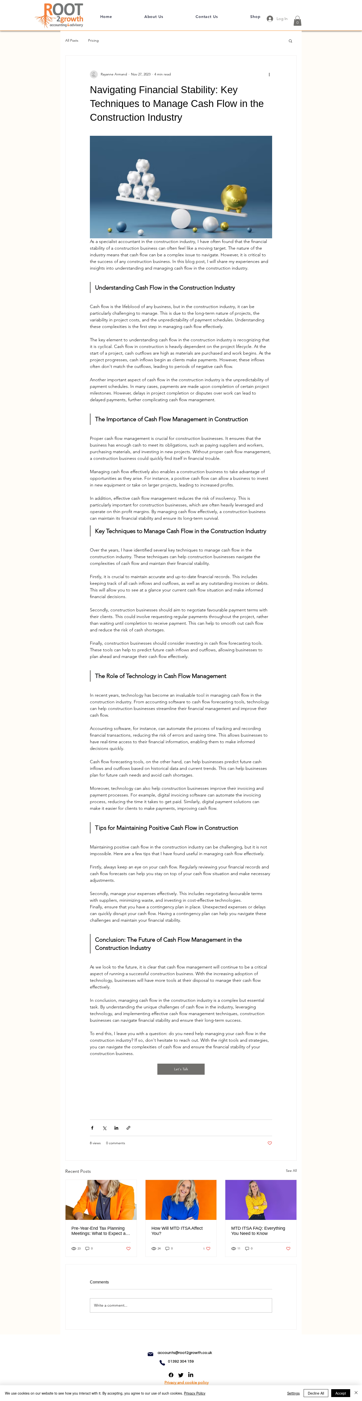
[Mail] (150, 1354)
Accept (340, 1393)
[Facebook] (171, 1375)
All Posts (71, 40)
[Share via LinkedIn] (116, 1127)
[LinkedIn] (191, 1375)
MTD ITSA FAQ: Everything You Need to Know (258, 1231)
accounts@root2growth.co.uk (185, 1353)
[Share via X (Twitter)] (104, 1127)
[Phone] (162, 1363)
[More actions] (269, 74)
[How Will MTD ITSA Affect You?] (181, 1200)
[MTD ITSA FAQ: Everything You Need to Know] (260, 1200)
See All (291, 1170)
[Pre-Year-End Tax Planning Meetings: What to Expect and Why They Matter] (101, 1200)
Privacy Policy (194, 1393)
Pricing (93, 40)
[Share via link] (128, 1127)
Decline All (316, 1393)
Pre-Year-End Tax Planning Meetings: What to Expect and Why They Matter (101, 1231)
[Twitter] (181, 1375)
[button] (297, 21)
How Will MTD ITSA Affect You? (177, 1231)
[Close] (356, 1393)
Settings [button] (293, 1393)
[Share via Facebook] (92, 1127)
